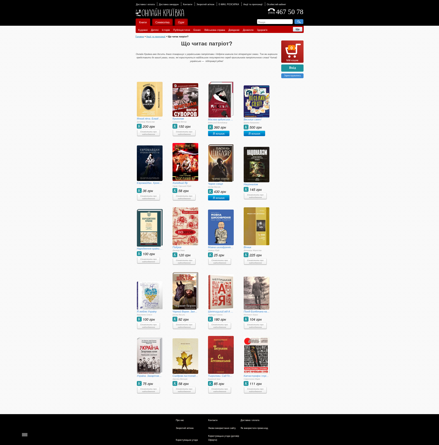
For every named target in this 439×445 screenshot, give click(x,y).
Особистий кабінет (276, 4)
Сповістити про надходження (148, 132)
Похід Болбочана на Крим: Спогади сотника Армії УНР (256, 311)
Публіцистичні (181, 30)
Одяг (181, 22)
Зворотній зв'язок (205, 4)
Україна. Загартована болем (150, 375)
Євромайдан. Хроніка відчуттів (150, 183)
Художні (142, 30)
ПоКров (177, 247)
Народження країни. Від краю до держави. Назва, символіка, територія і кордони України (150, 248)
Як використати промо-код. (255, 428)
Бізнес (197, 30)
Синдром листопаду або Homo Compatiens (185, 375)
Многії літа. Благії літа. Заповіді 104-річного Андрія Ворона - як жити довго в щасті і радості (150, 118)
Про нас (180, 420)
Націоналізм (251, 184)
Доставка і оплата (145, 4)
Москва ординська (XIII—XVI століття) (221, 119)
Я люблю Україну (147, 311)
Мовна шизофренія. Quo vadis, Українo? (221, 247)
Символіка (162, 22)
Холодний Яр (180, 183)
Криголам (178, 118)
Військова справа (214, 30)
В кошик (219, 133)
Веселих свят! (252, 119)
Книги (143, 22)
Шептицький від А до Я (221, 311)
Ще (298, 29)
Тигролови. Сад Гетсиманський (221, 375)
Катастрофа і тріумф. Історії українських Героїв (256, 375)
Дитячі (154, 30)
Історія (166, 30)
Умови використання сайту (222, 428)
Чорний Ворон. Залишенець (185, 311)
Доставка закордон (169, 4)
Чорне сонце (215, 183)
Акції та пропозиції (253, 4)
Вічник (247, 247)
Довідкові (233, 30)
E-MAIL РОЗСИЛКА (229, 4)
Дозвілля (248, 30)
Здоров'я (262, 30)
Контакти (187, 4)
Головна (139, 36)
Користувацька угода (187, 439)
